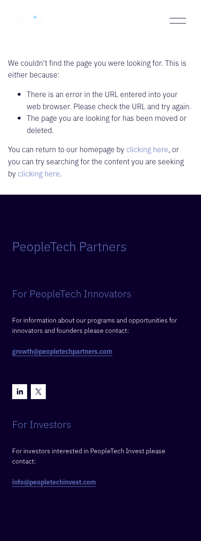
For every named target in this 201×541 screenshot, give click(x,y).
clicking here (147, 149)
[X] (38, 391)
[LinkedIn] (19, 391)
